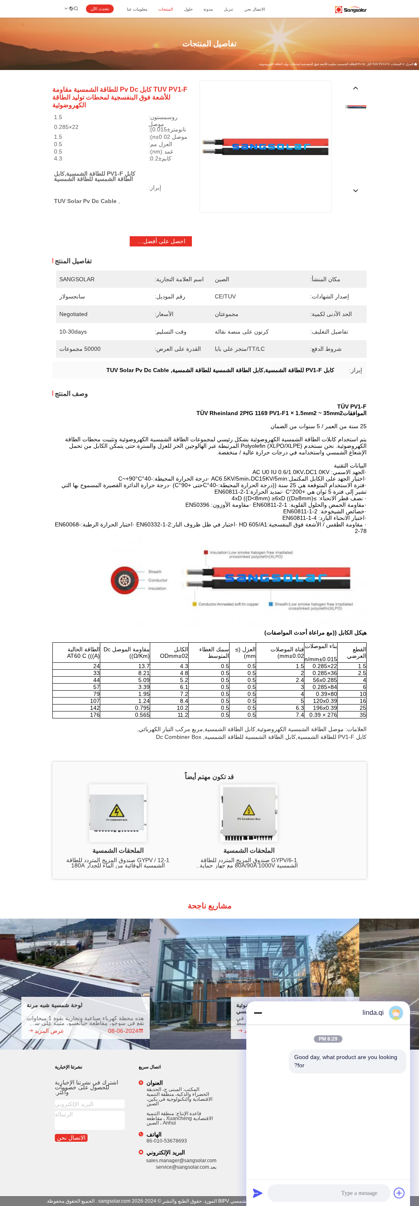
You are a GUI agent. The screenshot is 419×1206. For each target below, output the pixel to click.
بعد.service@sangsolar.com (186, 1167)
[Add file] (399, 1193)
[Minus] (258, 1013)
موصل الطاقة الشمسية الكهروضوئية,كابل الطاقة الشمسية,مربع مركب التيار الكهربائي (241, 729)
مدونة (208, 9)
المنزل (409, 64)
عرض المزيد (69, 1031)
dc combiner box (178, 737)
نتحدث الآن (100, 9)
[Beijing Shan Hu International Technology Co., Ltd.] (351, 9)
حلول (188, 9)
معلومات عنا (137, 9)
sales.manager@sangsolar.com (181, 1160)
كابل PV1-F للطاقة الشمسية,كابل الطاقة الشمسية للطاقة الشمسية (286, 737)
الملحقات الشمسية (249, 850)
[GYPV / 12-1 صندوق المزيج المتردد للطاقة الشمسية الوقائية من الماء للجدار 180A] (118, 813)
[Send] (257, 1193)
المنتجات (165, 9)
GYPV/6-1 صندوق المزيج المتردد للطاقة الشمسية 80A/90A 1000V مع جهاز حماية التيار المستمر (249, 863)
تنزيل (228, 9)
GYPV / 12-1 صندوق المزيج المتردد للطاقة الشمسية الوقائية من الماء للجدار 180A (117, 863)
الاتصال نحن (254, 9)
